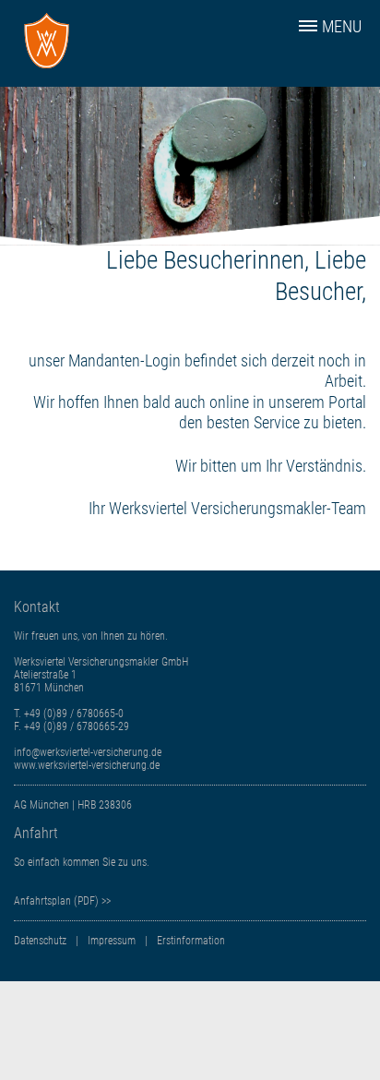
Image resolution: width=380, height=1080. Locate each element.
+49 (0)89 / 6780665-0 (74, 713)
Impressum (112, 940)
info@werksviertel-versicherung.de (87, 752)
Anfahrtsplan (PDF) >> (62, 900)
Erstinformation (191, 940)
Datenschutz (40, 940)
